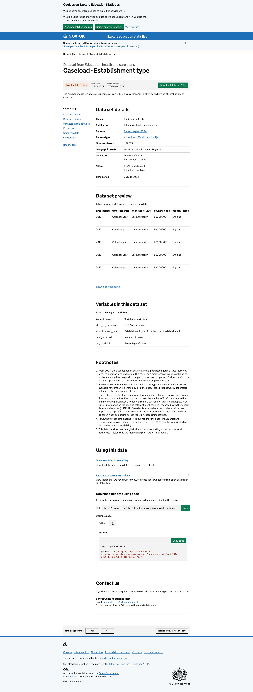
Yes (95, 631)
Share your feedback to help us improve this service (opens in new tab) (101, 46)
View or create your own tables (113, 475)
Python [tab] (102, 523)
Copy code (178, 540)
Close (187, 43)
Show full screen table (108, 286)
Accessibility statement (117, 652)
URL (98, 508)
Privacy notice (81, 652)
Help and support (153, 652)
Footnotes (68, 128)
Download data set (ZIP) (173, 85)
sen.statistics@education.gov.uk (121, 602)
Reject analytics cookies (109, 26)
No (110, 631)
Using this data (71, 132)
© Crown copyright (179, 683)
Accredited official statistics (141, 137)
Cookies (67, 652)
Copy (185, 508)
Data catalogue (79, 54)
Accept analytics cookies (78, 26)
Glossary (137, 652)
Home (66, 54)
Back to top (69, 144)
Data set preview (72, 119)
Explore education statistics (127, 36)
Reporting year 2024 (135, 131)
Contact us (69, 137)
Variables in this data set (76, 123)
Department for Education (112, 658)
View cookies (132, 26)
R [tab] (113, 523)
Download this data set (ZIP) (112, 460)
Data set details (71, 114)
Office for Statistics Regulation (126, 664)
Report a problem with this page (171, 631)
